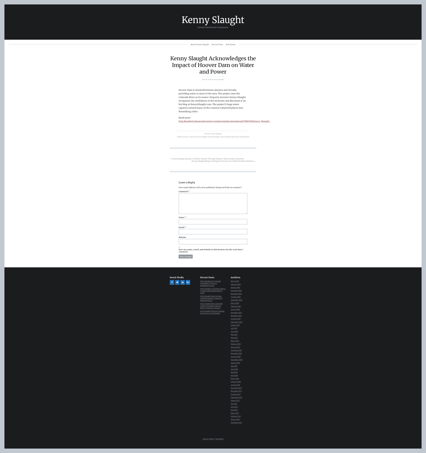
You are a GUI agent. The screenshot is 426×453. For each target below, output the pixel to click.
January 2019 (235, 347)
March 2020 (235, 303)
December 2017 (236, 388)
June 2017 (234, 407)
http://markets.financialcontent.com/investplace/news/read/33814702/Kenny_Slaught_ (224, 121)
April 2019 (234, 338)
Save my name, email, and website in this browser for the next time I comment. (211, 250)
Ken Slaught (202, 137)
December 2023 (236, 290)
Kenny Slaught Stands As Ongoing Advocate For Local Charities (212, 312)
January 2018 (235, 385)
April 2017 (234, 410)
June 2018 (234, 369)
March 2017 (235, 413)
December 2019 (236, 312)
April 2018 (234, 375)
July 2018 (234, 366)
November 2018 (236, 353)
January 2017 (235, 419)
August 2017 (235, 400)
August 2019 (235, 325)
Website (182, 237)
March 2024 (235, 281)
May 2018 (234, 372)
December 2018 (236, 350)
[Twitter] (177, 282)
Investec (185, 137)
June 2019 (234, 331)
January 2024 (235, 287)
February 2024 (236, 284)
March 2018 (235, 378)
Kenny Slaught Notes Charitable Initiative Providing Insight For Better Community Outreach (211, 306)
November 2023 (236, 294)
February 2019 (236, 344)
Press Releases (216, 134)
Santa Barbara (244, 137)
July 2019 (234, 328)
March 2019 (235, 341)
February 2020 (236, 306)
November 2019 (236, 316)
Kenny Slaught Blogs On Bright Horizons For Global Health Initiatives (224, 161)
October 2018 (236, 356)
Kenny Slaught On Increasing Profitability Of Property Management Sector (210, 283)
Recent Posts (217, 44)
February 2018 (236, 382)
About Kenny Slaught (199, 44)
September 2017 (236, 397)
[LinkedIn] (182, 282)
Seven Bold (219, 439)
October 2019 (236, 319)
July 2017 (234, 404)
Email (182, 227)
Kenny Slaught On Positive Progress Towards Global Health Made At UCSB (213, 291)
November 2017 (236, 391)
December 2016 (236, 422)
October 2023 (236, 297)
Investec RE (193, 137)
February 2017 (236, 416)
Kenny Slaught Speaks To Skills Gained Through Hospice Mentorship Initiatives (207, 159)
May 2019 (234, 334)
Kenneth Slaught (213, 137)
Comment (184, 191)
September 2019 (236, 322)
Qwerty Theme (208, 439)
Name (182, 217)
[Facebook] (172, 282)
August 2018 (235, 363)
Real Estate (231, 44)
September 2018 (236, 360)
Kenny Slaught (213, 19)
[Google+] (188, 282)
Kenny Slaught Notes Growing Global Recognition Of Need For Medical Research (211, 298)
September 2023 (236, 300)
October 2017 (236, 394)
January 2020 (235, 309)
